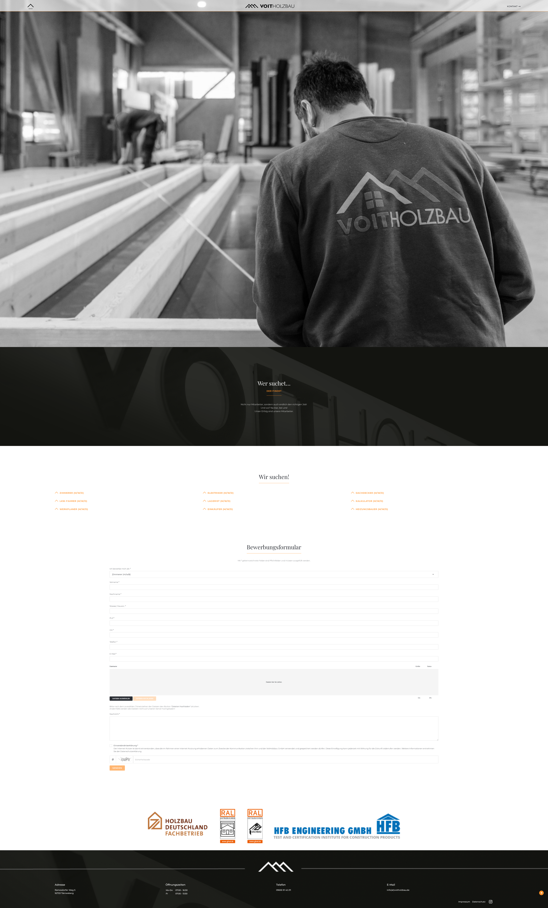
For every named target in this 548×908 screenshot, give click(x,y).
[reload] (113, 759)
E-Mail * (113, 654)
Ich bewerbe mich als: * (120, 569)
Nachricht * (115, 714)
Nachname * (115, 594)
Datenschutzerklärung (130, 751)
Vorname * (114, 582)
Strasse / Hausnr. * (118, 606)
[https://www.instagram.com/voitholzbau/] (491, 902)
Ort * (112, 630)
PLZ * (112, 618)
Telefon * (113, 642)
